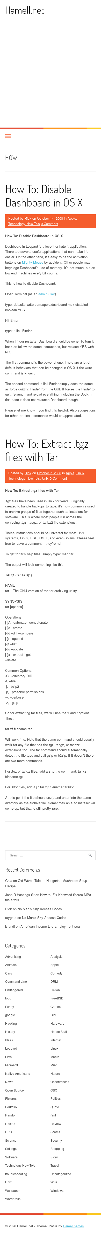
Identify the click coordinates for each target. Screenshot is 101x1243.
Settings (11, 1148)
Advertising (13, 956)
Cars (8, 973)
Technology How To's (24, 223)
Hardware (57, 1023)
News (9, 1081)
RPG (8, 1132)
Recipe (10, 1123)
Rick (28, 218)
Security (56, 1140)
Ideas (9, 1040)
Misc (54, 1065)
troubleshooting (16, 1174)
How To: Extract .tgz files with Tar (47, 450)
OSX (54, 1090)
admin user (46, 293)
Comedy (56, 973)
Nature (55, 1073)
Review (56, 1123)
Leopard (11, 1048)
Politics (56, 1098)
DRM (54, 981)
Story (54, 1157)
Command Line (16, 981)
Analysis (56, 956)
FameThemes (73, 1225)
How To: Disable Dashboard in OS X (44, 195)
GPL (54, 1015)
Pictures (11, 1098)
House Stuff (59, 1031)
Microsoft (11, 1065)
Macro (55, 1056)
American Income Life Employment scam (51, 926)
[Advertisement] (50, 75)
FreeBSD (57, 998)
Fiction (55, 990)
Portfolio (11, 1107)
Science (11, 1140)
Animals (11, 964)
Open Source (14, 1090)
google (10, 1015)
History (10, 1031)
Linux (80, 472)
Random (11, 1115)
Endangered (14, 990)
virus (54, 1182)
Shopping (57, 1148)
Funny (9, 1006)
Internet (56, 1040)
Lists (8, 1056)
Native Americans (17, 1073)
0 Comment (49, 223)
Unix (45, 478)
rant (53, 1115)
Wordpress (12, 1198)
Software (11, 1157)
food (8, 998)
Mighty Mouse (32, 262)
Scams (55, 1132)
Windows (57, 1190)
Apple (72, 218)
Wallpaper (12, 1190)
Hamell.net (24, 10)
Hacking (11, 1023)
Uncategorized (61, 1174)
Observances (60, 1081)
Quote (55, 1107)
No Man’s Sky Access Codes (40, 908)
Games (56, 1006)
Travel (55, 1165)
